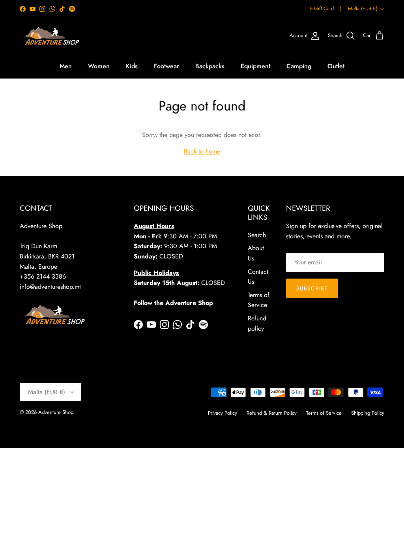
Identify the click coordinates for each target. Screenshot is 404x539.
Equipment (255, 66)
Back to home (202, 151)
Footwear (166, 66)
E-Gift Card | (326, 8)
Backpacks (209, 66)
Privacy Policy (222, 413)
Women (99, 66)
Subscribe (312, 288)
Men (66, 66)
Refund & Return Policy (272, 413)
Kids (132, 66)
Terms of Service (324, 413)
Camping (298, 66)
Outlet (335, 66)
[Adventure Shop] (50, 36)
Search (257, 235)
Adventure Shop (55, 412)
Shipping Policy (367, 413)
